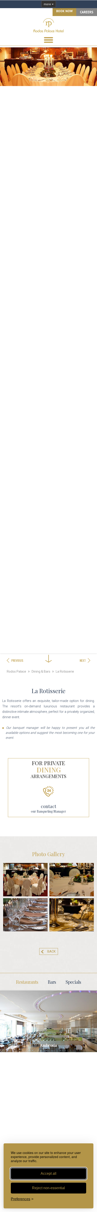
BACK (51, 951)
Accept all (48, 1173)
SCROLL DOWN (48, 645)
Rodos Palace (16, 671)
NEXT (83, 660)
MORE (48, 1023)
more (48, 4)
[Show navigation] (48, 39)
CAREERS (86, 12)
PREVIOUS (17, 660)
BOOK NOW (64, 11)
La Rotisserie (65, 671)
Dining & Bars (41, 671)
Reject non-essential (48, 1188)
